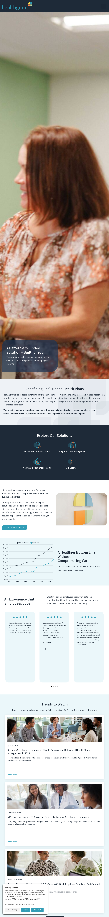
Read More (12, 774)
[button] (103, 6)
